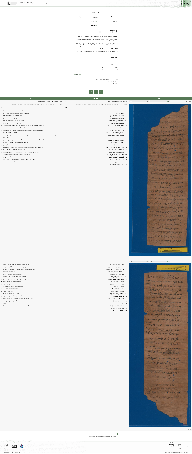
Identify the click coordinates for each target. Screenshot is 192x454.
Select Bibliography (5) (96, 17)
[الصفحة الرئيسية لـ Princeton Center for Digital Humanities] (13, 446)
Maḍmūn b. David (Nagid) (99, 60)
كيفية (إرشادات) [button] (22, 2)
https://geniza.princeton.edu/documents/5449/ (97, 436)
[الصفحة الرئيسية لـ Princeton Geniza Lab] (21, 446)
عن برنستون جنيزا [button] (29, 2)
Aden (103, 67)
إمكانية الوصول (186, 452)
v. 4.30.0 (12, 452)
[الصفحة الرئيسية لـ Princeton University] (7, 452)
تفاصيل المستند (111, 16)
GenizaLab (6, 445)
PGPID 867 (116, 50)
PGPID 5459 (79, 39)
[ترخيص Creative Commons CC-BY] (166, 452)
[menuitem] (48, 3)
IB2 (79, 74)
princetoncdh (7, 448)
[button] (186, 4)
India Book (76, 74)
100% (151, 101)
